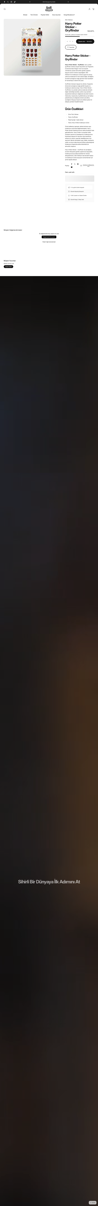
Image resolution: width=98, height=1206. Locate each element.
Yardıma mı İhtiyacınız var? (88, 165)
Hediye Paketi (84, 1199)
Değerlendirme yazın (49, 237)
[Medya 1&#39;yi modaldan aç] (32, 47)
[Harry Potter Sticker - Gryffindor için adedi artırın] (73, 41)
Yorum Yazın (8, 266)
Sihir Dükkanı (69, 20)
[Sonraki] (68, 2)
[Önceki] (30, 2)
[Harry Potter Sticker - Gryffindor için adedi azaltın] (67, 41)
